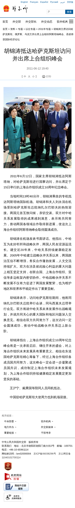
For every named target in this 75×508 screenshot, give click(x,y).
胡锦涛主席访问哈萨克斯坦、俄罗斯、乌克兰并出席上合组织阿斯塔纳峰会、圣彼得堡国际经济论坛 (38, 34)
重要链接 (9, 432)
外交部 (17, 21)
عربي (62, 2)
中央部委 (9, 421)
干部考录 (46, 432)
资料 (12, 29)
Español (44, 2)
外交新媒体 (47, 427)
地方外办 (9, 427)
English (24, 2)
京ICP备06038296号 (44, 453)
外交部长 (31, 21)
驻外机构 (62, 21)
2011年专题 (44, 29)
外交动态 (46, 21)
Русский (54, 2)
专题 (20, 29)
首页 (5, 21)
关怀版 (70, 2)
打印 (48, 76)
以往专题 (30, 29)
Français (34, 2)
